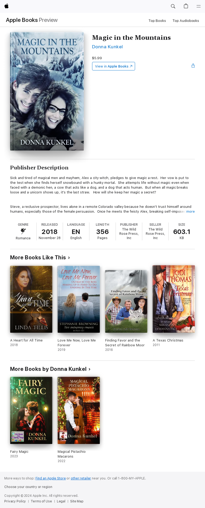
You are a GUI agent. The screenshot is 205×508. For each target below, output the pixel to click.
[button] (173, 6)
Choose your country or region (28, 487)
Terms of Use (41, 501)
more (190, 211)
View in (111, 66)
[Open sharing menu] (193, 66)
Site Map (77, 501)
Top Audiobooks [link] (185, 21)
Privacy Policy (15, 501)
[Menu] (198, 6)
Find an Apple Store (51, 478)
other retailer (81, 478)
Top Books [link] (157, 21)
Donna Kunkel (107, 46)
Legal (61, 501)
